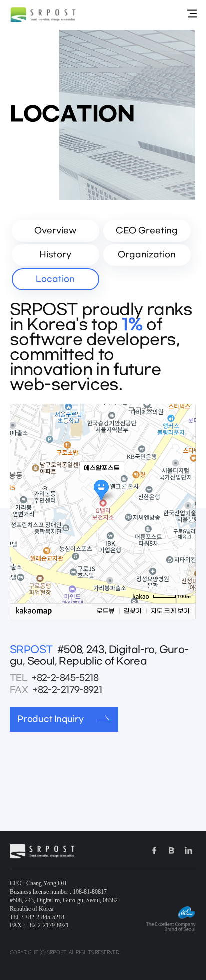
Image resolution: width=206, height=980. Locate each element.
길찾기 (133, 611)
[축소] (183, 501)
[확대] (183, 485)
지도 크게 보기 (170, 611)
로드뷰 (106, 611)
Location (55, 279)
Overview (55, 230)
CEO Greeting (147, 230)
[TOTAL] (192, 14)
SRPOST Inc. (43, 15)
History (56, 254)
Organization (147, 254)
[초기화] (183, 520)
